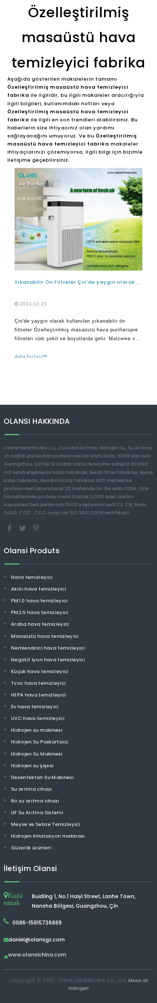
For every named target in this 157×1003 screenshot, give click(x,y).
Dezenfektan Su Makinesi (42, 777)
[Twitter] (23, 528)
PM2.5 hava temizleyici (39, 612)
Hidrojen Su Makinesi (36, 753)
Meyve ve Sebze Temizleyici (45, 824)
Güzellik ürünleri (31, 847)
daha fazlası (28, 356)
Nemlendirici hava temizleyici (48, 647)
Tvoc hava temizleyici (38, 683)
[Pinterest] (36, 528)
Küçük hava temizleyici (39, 671)
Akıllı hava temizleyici (38, 588)
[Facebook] (10, 528)
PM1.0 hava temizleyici (39, 600)
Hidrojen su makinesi (36, 730)
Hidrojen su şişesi (32, 765)
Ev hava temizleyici (35, 706)
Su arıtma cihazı (31, 789)
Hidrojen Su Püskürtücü (39, 741)
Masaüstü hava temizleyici (44, 636)
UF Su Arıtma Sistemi (37, 812)
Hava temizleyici (32, 577)
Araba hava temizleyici (40, 624)
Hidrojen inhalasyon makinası (48, 836)
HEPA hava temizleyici (38, 694)
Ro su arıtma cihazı (35, 800)
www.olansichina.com (37, 955)
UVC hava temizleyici (37, 718)
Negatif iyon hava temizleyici (48, 659)
